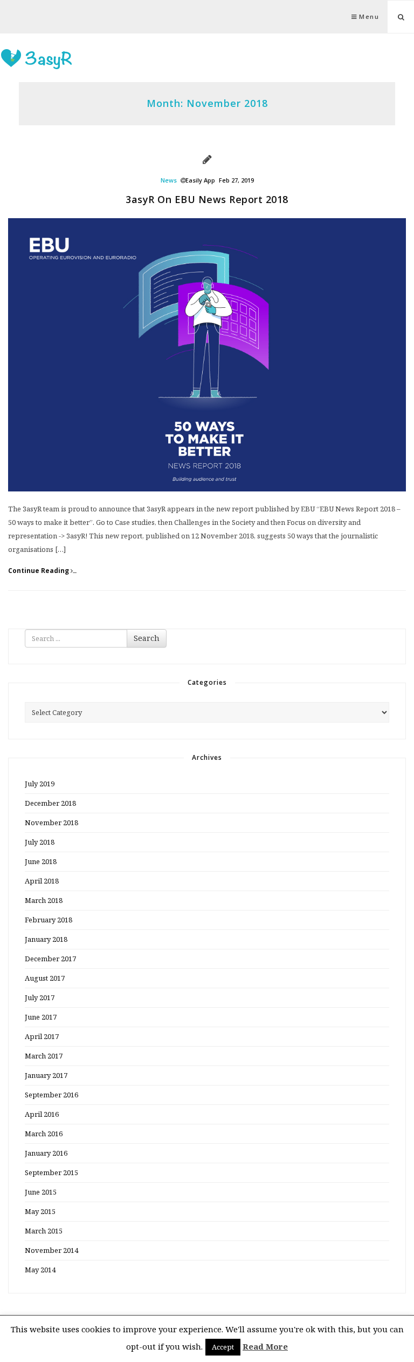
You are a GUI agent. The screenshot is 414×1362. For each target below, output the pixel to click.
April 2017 (42, 1036)
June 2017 (41, 1017)
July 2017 (39, 997)
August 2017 (45, 978)
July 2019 (39, 783)
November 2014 (51, 1250)
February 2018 (48, 920)
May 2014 (40, 1270)
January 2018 (46, 939)
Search (147, 638)
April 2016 (42, 1114)
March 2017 (44, 1056)
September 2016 (51, 1095)
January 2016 (46, 1153)
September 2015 (51, 1172)
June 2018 (41, 861)
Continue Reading (39, 571)
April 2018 (42, 881)
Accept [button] (223, 1347)
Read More (265, 1346)
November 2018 (51, 822)
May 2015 (40, 1211)
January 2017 (46, 1075)
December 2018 (50, 803)
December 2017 (50, 958)
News (169, 180)
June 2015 (41, 1192)
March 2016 (44, 1133)
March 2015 (44, 1231)
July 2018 (39, 842)
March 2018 (44, 900)
